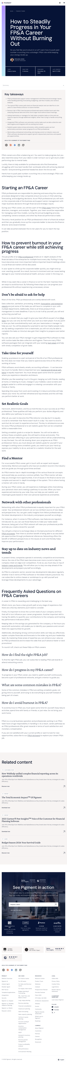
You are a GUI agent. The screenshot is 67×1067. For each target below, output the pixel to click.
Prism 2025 (38, 995)
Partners (37, 1033)
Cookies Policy (56, 984)
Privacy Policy (56, 981)
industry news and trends (12, 565)
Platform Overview (7, 978)
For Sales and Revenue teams (24, 985)
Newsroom (38, 1042)
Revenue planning (23, 1003)
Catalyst (37, 987)
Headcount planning (24, 1009)
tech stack (52, 343)
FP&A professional (25, 257)
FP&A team (46, 208)
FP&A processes (8, 533)
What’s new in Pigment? (39, 1017)
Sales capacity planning (25, 1014)
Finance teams (20, 11)
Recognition (38, 1039)
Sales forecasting (23, 1011)
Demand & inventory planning (24, 1036)
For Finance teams (23, 978)
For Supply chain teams (25, 988)
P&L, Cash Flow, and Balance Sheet (24, 996)
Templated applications (8, 992)
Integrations (5, 995)
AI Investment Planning (24, 1051)
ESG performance (23, 1049)
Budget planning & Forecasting (23, 992)
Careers (37, 1036)
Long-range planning (24, 1000)
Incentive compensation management (22, 1027)
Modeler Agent (6, 987)
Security (4, 998)
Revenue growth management (23, 1040)
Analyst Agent (6, 984)
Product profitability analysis (24, 1045)
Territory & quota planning (23, 1018)
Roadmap (37, 1021)
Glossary (37, 1003)
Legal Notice (55, 987)
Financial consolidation (24, 1006)
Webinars (37, 984)
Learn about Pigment (58, 1000)
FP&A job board (33, 735)
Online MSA (55, 978)
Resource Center (40, 978)
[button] (60, 3)
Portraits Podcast (40, 992)
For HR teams (22, 981)
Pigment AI (5, 981)
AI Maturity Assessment (42, 1001)
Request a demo (6, 1011)
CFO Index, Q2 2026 (40, 998)
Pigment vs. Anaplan (7, 1001)
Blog (11, 11)
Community (38, 1009)
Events (37, 1006)
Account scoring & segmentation (23, 1022)
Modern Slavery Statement (56, 990)
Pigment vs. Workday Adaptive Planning (8, 1004)
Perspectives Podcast (41, 989)
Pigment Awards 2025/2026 (39, 1012)
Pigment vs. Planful (7, 1008)
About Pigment (39, 1028)
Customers (38, 1031)
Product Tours (39, 981)
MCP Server (5, 989)
